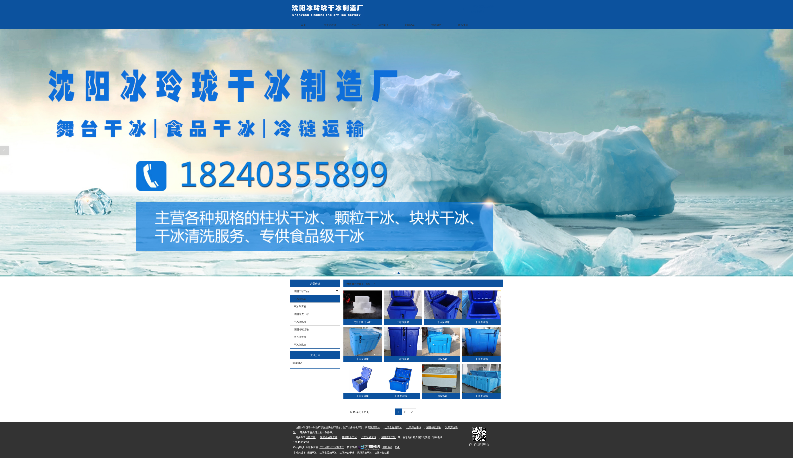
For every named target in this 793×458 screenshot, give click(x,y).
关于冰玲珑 (330, 24)
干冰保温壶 (300, 344)
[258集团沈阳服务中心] (368, 447)
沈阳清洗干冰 (301, 314)
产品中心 (357, 24)
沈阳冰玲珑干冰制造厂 (331, 447)
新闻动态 (410, 24)
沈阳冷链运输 (301, 329)
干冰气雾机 (300, 306)
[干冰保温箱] (403, 304)
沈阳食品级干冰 (393, 427)
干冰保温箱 (300, 298)
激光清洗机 (300, 337)
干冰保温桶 (300, 321)
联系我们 (463, 24)
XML (397, 447)
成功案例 (383, 24)
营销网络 (436, 24)
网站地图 (387, 447)
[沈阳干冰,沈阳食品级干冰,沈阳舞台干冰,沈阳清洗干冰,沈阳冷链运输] (396, 152)
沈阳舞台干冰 (413, 427)
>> (412, 411)
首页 (303, 24)
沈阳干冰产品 (301, 291)
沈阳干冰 (375, 427)
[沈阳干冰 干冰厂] (362, 304)
